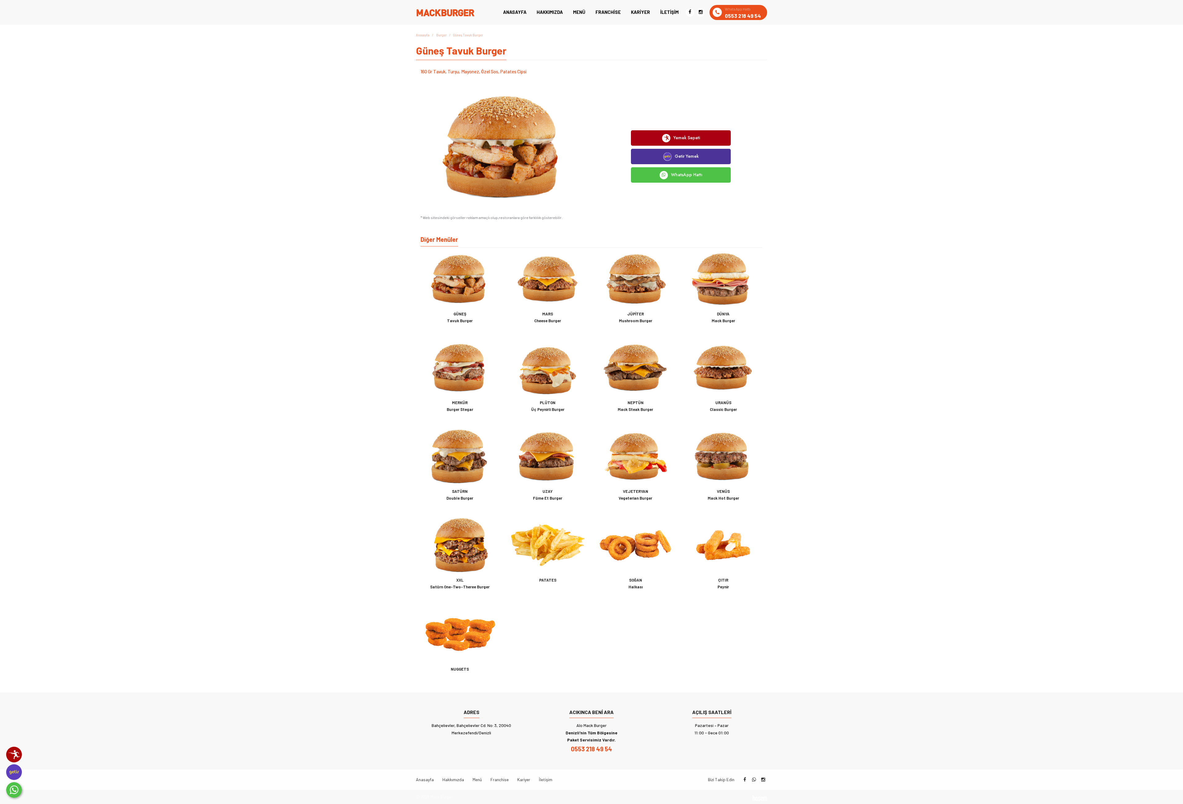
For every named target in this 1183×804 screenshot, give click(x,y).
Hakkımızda (550, 12)
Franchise (608, 12)
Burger (441, 35)
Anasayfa (514, 12)
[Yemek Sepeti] (14, 754)
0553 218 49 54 (591, 749)
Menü (579, 12)
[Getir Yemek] (14, 772)
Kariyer (640, 12)
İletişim (669, 12)
